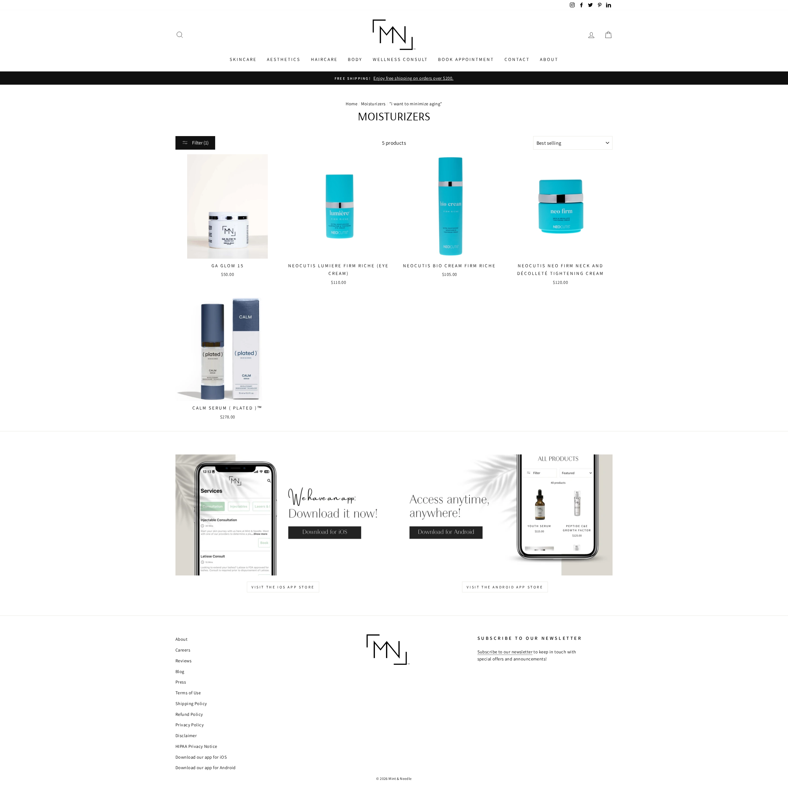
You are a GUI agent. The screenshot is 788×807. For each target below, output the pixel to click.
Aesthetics (283, 59)
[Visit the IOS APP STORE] (283, 514)
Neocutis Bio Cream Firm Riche (449, 265)
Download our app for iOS (201, 757)
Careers (182, 650)
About (549, 59)
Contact (517, 59)
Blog (179, 671)
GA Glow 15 (227, 265)
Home (351, 104)
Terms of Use (188, 693)
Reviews (183, 661)
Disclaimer (186, 735)
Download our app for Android (205, 767)
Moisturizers (373, 104)
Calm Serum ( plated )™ (227, 408)
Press (180, 682)
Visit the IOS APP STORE (283, 587)
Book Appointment (466, 59)
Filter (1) (200, 142)
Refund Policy (189, 714)
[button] (180, 35)
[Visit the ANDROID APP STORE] (505, 514)
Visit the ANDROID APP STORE (505, 587)
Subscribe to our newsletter (505, 652)
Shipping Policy (191, 703)
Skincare (243, 59)
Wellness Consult (400, 59)
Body (355, 59)
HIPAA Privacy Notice (196, 746)
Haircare (324, 59)
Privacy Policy (189, 725)
